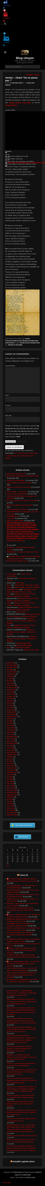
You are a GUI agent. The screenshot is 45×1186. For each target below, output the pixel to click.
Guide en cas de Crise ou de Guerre (19, 487)
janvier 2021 (11, 728)
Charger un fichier (22, 431)
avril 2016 (10, 781)
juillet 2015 (10, 797)
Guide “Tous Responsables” (16, 480)
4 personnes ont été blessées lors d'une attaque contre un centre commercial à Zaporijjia (20, 1104)
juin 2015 (10, 799)
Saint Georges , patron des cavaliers (19, 483)
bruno (8, 594)
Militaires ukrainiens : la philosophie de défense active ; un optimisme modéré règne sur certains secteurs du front (21, 993)
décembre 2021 (12, 712)
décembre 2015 (12, 790)
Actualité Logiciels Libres (23, 1162)
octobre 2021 (11, 714)
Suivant (37, 75)
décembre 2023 (12, 687)
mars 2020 (10, 734)
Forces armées (12, 574)
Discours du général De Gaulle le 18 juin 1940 (22, 500)
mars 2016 (10, 783)
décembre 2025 (12, 665)
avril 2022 (10, 705)
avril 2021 (10, 723)
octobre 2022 (11, 696)
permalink (19, 345)
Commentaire (10, 366)
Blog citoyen (25, 58)
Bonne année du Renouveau (16, 474)
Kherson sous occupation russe (17, 561)
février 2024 (11, 685)
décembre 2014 (12, 813)
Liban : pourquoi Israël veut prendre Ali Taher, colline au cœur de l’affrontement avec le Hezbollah (22, 975)
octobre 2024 (11, 674)
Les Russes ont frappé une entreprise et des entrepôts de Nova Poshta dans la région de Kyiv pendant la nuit (21, 1112)
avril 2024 (10, 681)
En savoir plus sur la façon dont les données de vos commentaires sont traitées (21, 455)
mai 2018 (10, 745)
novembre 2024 (12, 672)
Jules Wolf (27, 102)
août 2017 (10, 757)
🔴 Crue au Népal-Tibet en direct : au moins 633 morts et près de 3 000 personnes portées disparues (23, 964)
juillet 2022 (10, 701)
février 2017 (11, 766)
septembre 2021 (12, 716)
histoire (22, 343)
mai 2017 (10, 761)
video (38, 343)
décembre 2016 (12, 768)
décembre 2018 (12, 743)
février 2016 (11, 786)
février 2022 (11, 710)
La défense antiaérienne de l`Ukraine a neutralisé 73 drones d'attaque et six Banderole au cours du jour (19, 1048)
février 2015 (11, 808)
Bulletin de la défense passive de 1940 (20, 505)
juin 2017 (10, 759)
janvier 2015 (11, 810)
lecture (20, 341)
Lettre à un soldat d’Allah (15, 520)
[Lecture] (6, 152)
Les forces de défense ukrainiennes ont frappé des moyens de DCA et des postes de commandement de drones (22, 1080)
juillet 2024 (10, 676)
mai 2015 (10, 801)
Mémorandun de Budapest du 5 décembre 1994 (22, 476)
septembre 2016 (12, 772)
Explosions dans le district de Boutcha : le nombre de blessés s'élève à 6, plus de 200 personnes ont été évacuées (21, 1029)
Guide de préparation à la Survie (17, 509)
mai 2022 (10, 703)
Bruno (9, 585)
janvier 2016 (11, 788)
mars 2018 (10, 748)
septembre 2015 (12, 795)
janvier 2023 (11, 694)
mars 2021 (10, 725)
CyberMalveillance (13, 516)
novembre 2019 (12, 737)
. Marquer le (12, 345)
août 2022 (10, 698)
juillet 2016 (10, 774)
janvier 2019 (11, 741)
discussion (7, 1182)
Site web (8, 415)
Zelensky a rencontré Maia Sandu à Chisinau (22, 1135)
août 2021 (10, 719)
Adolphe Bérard (15, 102)
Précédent (28, 75)
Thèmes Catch (30, 1177)
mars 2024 (10, 683)
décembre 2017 (12, 752)
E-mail (8, 405)
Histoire (14, 341)
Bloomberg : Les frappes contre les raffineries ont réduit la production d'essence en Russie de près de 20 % (21, 1057)
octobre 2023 (11, 690)
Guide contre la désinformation (17, 494)
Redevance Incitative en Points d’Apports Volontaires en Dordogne (21, 621)
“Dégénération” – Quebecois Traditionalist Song (22, 552)
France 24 (23, 875)
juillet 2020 (10, 732)
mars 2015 (10, 806)
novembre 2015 (12, 792)
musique (33, 343)
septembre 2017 (12, 754)
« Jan (7, 866)
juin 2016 (10, 777)
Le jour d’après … (22, 612)
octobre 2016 (11, 770)
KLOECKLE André (13, 589)
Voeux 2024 (11, 518)
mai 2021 (10, 721)
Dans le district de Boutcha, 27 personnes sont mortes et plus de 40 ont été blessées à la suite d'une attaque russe (22, 1001)
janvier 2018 (11, 750)
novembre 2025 (12, 667)
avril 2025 (10, 669)
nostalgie (31, 341)
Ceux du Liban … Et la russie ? (17, 491)
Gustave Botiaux (11, 105)
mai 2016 (10, 779)
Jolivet (9, 587)
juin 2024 (10, 678)
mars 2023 (10, 692)
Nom (7, 395)
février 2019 (11, 739)
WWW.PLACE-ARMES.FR (15, 541)
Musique (25, 341)
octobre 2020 (11, 730)
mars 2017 (10, 763)
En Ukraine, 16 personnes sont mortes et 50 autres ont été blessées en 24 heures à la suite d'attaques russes (21, 1072)
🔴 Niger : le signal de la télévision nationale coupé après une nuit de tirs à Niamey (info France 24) (21, 950)
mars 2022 (10, 707)
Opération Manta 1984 (23, 643)
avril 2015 (10, 804)
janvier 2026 (11, 663)
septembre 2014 (12, 815)
